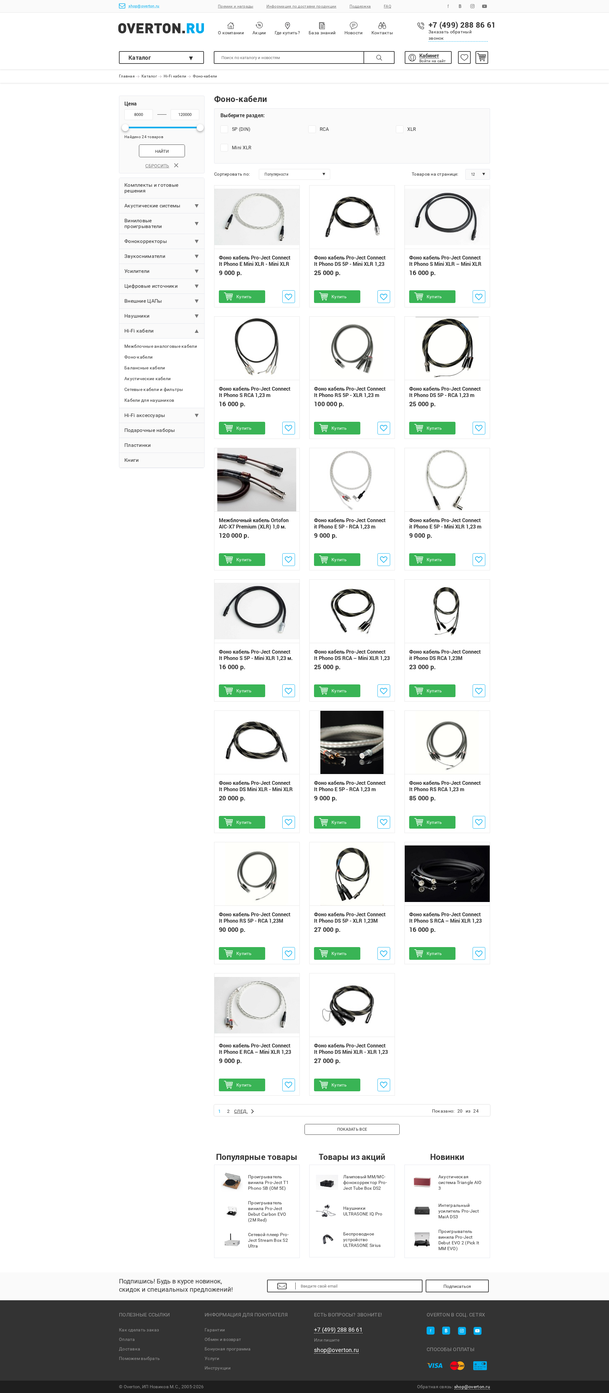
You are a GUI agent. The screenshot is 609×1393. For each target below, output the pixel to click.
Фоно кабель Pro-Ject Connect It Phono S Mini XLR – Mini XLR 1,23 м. (445, 263)
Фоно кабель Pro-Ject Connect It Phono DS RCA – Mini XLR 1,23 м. (352, 658)
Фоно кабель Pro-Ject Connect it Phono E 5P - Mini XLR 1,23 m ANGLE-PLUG (445, 526)
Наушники (136, 316)
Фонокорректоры (145, 241)
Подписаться (457, 1286)
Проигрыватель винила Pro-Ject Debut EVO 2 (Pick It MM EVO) (459, 1240)
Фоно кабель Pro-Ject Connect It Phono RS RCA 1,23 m (445, 786)
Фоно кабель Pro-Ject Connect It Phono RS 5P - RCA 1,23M (255, 917)
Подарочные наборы (149, 430)
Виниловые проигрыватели (143, 223)
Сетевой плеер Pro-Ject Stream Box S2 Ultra (268, 1240)
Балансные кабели (144, 367)
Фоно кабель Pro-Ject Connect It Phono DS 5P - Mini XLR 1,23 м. (350, 263)
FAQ (387, 6)
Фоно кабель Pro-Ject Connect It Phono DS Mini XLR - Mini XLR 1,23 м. (256, 789)
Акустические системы (152, 206)
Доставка (129, 1348)
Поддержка (360, 6)
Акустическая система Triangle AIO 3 (460, 1182)
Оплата (127, 1339)
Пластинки (137, 445)
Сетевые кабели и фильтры (153, 389)
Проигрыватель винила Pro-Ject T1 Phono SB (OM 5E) (268, 1182)
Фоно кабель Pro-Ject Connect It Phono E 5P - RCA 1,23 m (350, 786)
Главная (127, 76)
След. (241, 1111)
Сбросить (157, 165)
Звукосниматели (144, 256)
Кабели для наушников (149, 400)
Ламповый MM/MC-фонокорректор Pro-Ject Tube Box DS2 (365, 1182)
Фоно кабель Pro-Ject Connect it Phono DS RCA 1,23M (445, 655)
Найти (162, 151)
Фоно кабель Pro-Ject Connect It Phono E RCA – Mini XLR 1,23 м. (255, 1052)
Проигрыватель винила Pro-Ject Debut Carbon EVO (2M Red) (267, 1211)
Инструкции (218, 1367)
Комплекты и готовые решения (151, 188)
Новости (353, 32)
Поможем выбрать (139, 1358)
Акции (259, 32)
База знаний (322, 32)
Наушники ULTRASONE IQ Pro (362, 1211)
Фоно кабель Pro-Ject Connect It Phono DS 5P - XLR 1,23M (350, 917)
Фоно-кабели (138, 357)
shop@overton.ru (143, 6)
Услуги (212, 1358)
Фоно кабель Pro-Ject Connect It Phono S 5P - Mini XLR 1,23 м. (256, 655)
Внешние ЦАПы (143, 301)
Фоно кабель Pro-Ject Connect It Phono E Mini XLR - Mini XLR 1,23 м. (255, 263)
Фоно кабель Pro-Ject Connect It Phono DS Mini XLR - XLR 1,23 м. (351, 1052)
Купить (244, 296)
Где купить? (287, 32)
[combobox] (294, 174)
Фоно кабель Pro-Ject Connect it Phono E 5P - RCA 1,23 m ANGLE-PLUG (350, 526)
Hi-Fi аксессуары (144, 415)
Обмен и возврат (223, 1339)
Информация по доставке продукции (301, 6)
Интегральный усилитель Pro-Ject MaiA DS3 (458, 1211)
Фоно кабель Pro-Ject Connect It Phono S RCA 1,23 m (255, 392)
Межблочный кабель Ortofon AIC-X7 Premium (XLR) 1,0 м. (254, 523)
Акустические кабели (147, 378)
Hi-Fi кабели (175, 76)
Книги (131, 460)
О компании (231, 32)
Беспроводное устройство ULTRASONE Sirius (362, 1239)
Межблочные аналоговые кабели (160, 346)
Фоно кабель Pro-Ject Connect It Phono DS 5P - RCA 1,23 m (445, 392)
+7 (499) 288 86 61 (338, 1330)
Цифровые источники (151, 286)
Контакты (382, 32)
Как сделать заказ (139, 1329)
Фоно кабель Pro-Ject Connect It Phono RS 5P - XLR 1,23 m (350, 392)
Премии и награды (235, 6)
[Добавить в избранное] (288, 297)
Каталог (139, 57)
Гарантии (215, 1329)
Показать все (352, 1129)
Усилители (137, 271)
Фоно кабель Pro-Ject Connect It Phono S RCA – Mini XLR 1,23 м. (445, 920)
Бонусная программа (228, 1348)
